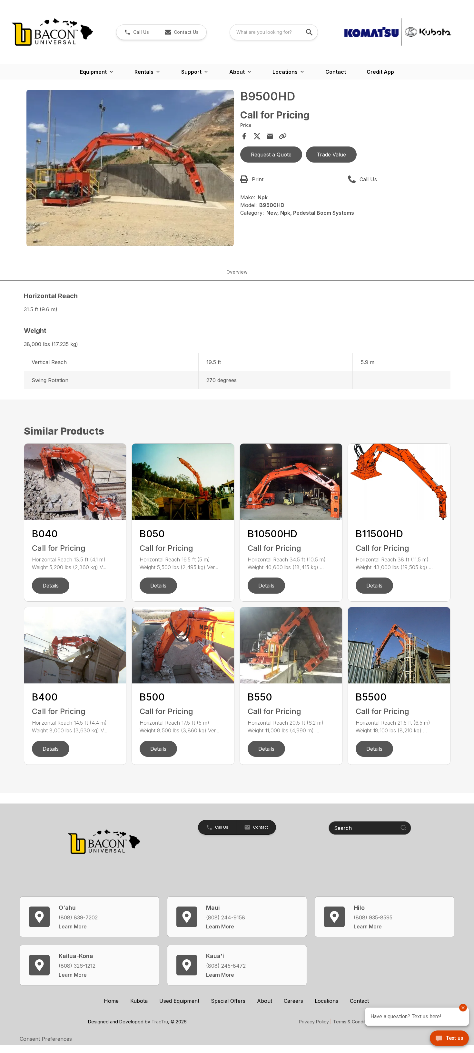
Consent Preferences (46, 1039)
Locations (326, 1001)
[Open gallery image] (130, 168)
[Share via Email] (270, 136)
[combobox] (274, 32)
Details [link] (51, 585)
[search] (310, 32)
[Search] (403, 827)
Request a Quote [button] (271, 154)
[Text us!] (449, 1039)
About (264, 1001)
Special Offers (228, 1001)
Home (111, 1001)
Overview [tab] (237, 272)
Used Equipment (179, 1001)
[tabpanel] (130, 169)
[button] (136, 32)
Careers (293, 1001)
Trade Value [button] (331, 154)
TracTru (160, 1021)
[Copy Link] (283, 136)
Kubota (139, 1001)
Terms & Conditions (353, 1021)
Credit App (380, 72)
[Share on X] (257, 136)
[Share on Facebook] (244, 136)
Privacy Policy (314, 1021)
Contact (335, 72)
